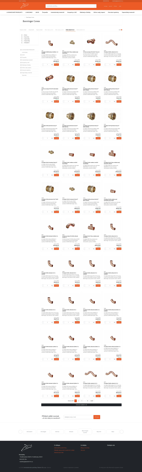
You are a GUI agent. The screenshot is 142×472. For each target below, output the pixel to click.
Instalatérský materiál (57, 12)
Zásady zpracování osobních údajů (64, 450)
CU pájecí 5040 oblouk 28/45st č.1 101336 (70, 347)
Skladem (26, 42)
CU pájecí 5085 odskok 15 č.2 (90, 383)
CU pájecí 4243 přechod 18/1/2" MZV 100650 (90, 89)
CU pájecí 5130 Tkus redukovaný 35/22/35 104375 (112, 163)
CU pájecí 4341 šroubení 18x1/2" (49, 162)
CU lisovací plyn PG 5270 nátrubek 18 (49, 89)
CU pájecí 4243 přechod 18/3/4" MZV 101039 (90, 200)
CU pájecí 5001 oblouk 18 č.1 (111, 236)
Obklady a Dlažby (85, 12)
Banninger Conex (30, 17)
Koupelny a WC (72, 12)
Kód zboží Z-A (81, 29)
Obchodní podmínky (60, 448)
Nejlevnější (23, 29)
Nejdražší (31, 29)
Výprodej (27, 39)
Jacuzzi (83, 450)
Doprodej (27, 40)
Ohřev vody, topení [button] (26, 67)
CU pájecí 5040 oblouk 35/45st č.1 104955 (49, 236)
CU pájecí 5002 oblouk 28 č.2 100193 (69, 310)
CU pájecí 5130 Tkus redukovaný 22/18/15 (91, 236)
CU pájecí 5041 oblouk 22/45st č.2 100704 (49, 384)
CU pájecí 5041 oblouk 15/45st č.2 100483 (91, 347)
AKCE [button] (23, 54)
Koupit (56, 64)
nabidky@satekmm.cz (117, 1)
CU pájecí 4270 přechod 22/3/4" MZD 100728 (70, 126)
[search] (95, 6)
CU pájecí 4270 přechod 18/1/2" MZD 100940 (90, 126)
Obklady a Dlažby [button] (26, 65)
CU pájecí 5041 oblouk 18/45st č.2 (112, 346)
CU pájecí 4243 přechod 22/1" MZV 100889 (49, 200)
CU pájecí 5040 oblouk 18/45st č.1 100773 (91, 310)
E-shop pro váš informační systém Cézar (111, 467)
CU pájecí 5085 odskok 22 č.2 (111, 383)
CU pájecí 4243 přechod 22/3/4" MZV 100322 (70, 89)
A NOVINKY (29, 12)
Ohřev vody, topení (99, 12)
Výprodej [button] (24, 75)
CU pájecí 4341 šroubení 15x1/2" (70, 199)
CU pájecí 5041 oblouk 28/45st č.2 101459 (70, 384)
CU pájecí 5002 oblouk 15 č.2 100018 (90, 273)
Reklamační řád (58, 452)
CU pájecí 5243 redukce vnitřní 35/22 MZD (69, 163)
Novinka (26, 37)
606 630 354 (106, 1)
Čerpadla (45, 12)
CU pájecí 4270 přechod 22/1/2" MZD (111, 126)
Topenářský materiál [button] (27, 72)
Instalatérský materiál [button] (27, 60)
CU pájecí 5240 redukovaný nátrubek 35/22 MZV (110, 200)
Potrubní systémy (113, 12)
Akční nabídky (22, 1)
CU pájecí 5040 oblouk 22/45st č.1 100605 (49, 347)
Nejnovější (39, 29)
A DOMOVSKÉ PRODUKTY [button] (28, 49)
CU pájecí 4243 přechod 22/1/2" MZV (49, 126)
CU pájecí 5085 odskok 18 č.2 (111, 52)
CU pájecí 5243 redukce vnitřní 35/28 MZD (90, 163)
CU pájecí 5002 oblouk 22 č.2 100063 (48, 310)
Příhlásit (96, 417)
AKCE (37, 12)
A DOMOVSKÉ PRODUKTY (14, 12)
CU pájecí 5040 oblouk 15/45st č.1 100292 (112, 310)
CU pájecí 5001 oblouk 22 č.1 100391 (48, 273)
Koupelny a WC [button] (25, 62)
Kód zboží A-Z (70, 29)
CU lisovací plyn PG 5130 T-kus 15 (91, 52)
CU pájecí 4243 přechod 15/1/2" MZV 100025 (111, 89)
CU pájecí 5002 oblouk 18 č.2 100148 (111, 273)
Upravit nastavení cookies (71, 467)
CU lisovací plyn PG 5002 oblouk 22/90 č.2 (70, 236)
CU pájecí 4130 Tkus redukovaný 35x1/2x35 (70, 52)
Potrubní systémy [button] (26, 70)
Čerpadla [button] (24, 57)
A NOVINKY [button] (25, 52)
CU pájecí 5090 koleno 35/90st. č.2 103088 (49, 52)
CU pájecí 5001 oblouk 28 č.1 (69, 273)
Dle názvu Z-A (59, 29)
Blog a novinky (85, 448)
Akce (25, 35)
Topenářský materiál (128, 12)
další (91, 401)
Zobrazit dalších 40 (81, 404)
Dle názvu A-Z (49, 29)
